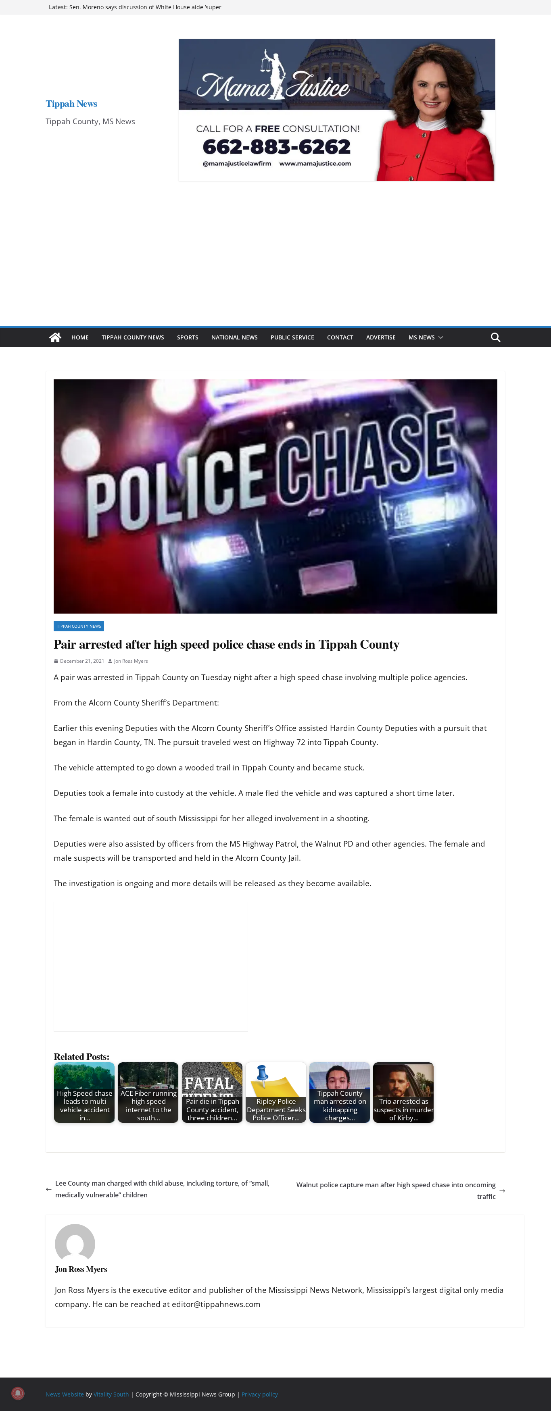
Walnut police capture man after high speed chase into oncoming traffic (396, 1190)
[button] (439, 337)
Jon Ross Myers (131, 661)
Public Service (292, 337)
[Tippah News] (55, 337)
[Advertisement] (275, 265)
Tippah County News (133, 337)
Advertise (381, 337)
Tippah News (71, 103)
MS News (422, 337)
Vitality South (111, 1394)
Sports (187, 337)
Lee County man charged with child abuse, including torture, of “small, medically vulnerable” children (162, 1189)
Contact (340, 337)
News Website (65, 1394)
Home (80, 337)
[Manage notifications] (17, 1393)
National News (234, 337)
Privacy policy (260, 1394)
